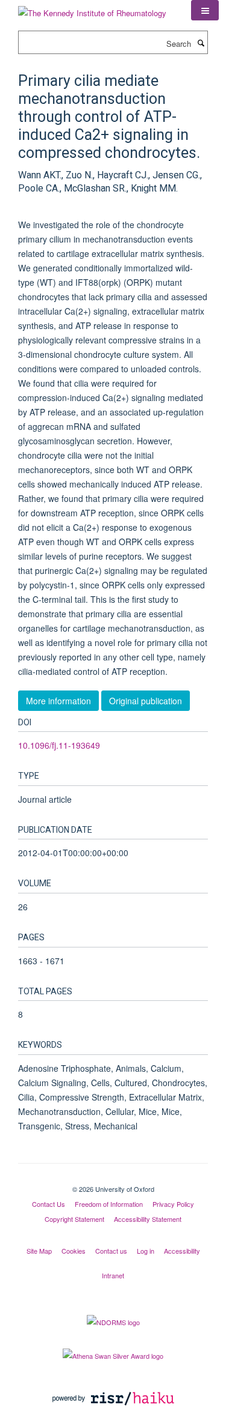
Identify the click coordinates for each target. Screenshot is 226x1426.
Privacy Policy (173, 1204)
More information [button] (58, 701)
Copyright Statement (74, 1219)
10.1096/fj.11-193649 (59, 745)
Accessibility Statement (147, 1219)
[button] (205, 10)
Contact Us (48, 1204)
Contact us (111, 1250)
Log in (145, 1250)
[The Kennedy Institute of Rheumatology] (92, 8)
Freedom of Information (109, 1204)
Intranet (113, 1275)
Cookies (73, 1250)
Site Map (39, 1250)
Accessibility (182, 1250)
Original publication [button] (145, 701)
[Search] (200, 42)
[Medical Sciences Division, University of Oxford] (113, 1179)
